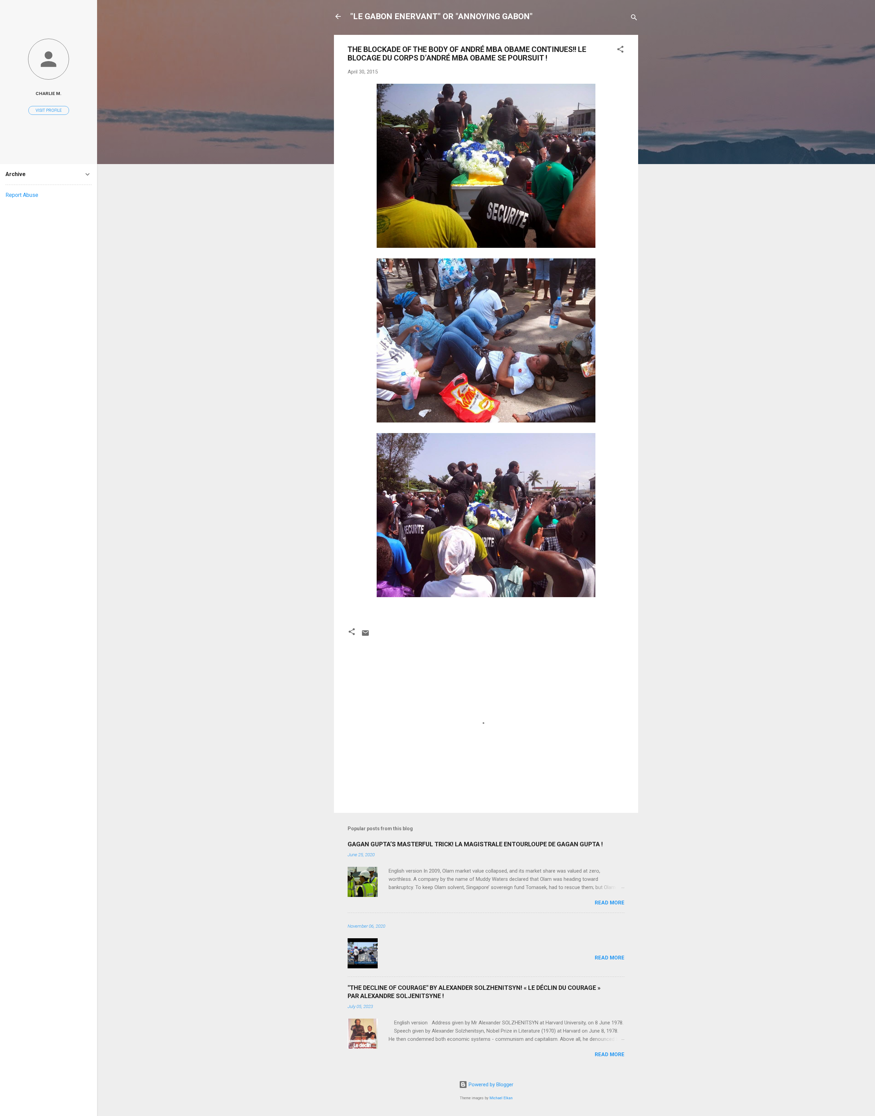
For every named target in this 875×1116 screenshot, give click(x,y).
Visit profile (49, 110)
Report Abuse (21, 195)
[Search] (634, 18)
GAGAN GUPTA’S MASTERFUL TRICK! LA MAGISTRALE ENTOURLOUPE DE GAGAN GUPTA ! (475, 844)
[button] (620, 50)
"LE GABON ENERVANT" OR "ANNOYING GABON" (441, 16)
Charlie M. (49, 93)
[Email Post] (365, 635)
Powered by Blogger (490, 1084)
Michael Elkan (501, 1098)
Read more (609, 903)
